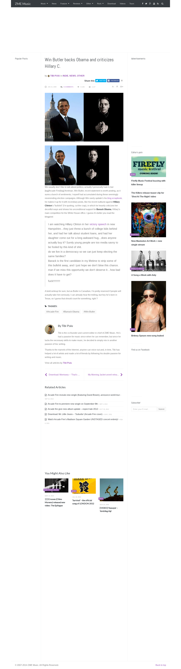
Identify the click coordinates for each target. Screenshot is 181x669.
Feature (63, 4)
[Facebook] (143, 3)
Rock (99, 4)
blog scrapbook (114, 198)
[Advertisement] (90, 29)
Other (88, 4)
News (54, 4)
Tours (131, 4)
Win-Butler (90, 312)
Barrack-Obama (71, 312)
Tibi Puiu (55, 76)
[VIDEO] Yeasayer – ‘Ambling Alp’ (109, 509)
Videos (122, 4)
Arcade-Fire (53, 312)
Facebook (115, 80)
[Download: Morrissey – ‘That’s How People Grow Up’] (46, 375)
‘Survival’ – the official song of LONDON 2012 (83, 502)
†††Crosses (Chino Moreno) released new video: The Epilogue (55, 502)
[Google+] (150, 3)
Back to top (161, 665)
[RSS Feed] (158, 3)
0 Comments (68, 87)
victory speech (98, 224)
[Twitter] (146, 3)
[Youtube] (154, 3)
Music (43, 4)
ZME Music (23, 4)
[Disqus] (84, 554)
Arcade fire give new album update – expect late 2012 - (78, 409)
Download (111, 4)
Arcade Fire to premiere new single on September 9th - (77, 404)
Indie (65, 76)
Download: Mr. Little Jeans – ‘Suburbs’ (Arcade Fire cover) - (79, 414)
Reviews (76, 4)
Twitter (102, 80)
